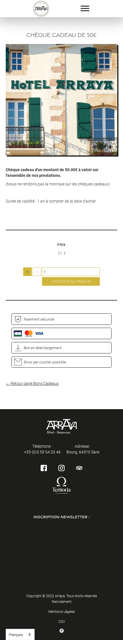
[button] (85, 8)
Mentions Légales (61, 611)
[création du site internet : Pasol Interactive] (62, 631)
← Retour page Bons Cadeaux (32, 383)
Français (16, 634)
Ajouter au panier (70, 281)
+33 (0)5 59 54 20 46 (42, 452)
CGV (61, 621)
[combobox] (20, 634)
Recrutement (62, 601)
